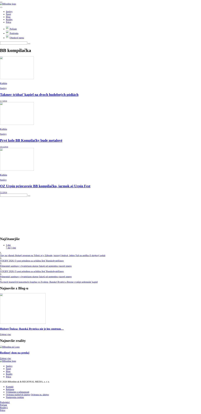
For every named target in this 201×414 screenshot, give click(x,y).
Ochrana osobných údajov (18, 394)
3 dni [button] (8, 245)
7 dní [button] (8, 248)
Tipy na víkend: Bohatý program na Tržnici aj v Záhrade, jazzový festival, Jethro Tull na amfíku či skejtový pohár (52, 255)
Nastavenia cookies (15, 397)
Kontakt (9, 386)
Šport (8, 14)
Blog (8, 17)
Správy (9, 11)
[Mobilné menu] (1, 2)
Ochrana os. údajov (40, 394)
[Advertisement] (22, 215)
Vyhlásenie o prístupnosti (17, 392)
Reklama (10, 389)
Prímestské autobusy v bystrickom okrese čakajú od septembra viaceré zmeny (36, 266)
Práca (8, 22)
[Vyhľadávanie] (29, 43)
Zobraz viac (5, 334)
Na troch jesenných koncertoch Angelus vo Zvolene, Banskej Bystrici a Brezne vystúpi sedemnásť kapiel (49, 282)
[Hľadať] (1, 7)
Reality (9, 19)
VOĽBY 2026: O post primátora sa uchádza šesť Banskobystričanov (32, 261)
